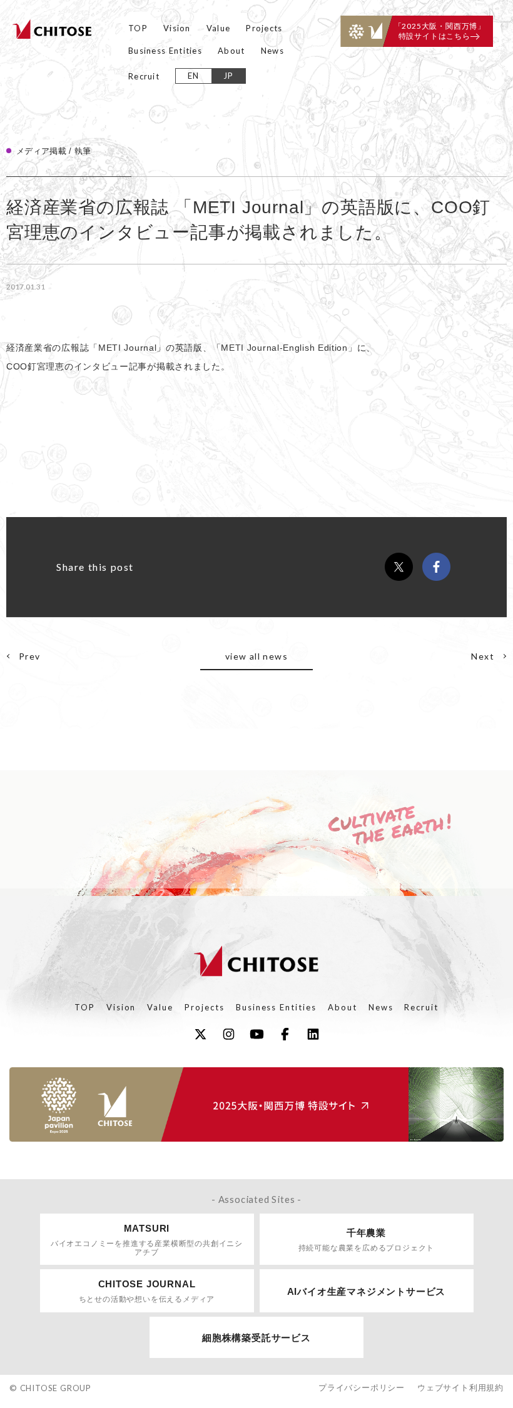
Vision (177, 28)
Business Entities (165, 51)
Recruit (144, 76)
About (231, 51)
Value (218, 28)
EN (194, 76)
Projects (264, 28)
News (272, 51)
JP (228, 76)
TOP (138, 28)
